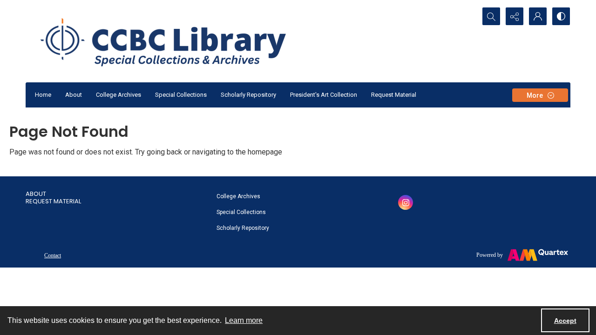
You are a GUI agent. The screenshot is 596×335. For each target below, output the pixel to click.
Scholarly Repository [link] (243, 228)
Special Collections (181, 94)
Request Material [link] (53, 201)
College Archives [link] (238, 196)
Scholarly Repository (248, 94)
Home (43, 94)
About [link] (36, 193)
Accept (565, 320)
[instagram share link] (405, 202)
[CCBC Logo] (174, 41)
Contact (52, 255)
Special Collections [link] (241, 212)
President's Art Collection (323, 94)
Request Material (393, 94)
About (73, 94)
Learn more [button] (244, 320)
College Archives (118, 94)
